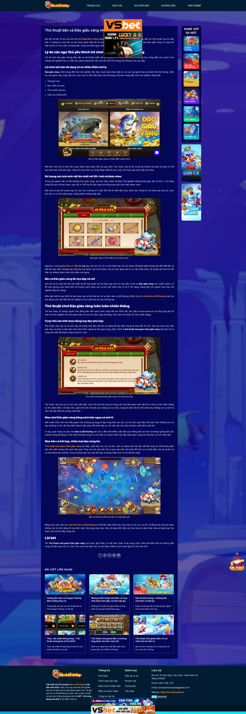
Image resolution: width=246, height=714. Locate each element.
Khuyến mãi (141, 5)
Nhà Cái (117, 5)
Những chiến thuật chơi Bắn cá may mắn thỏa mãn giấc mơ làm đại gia (109, 599)
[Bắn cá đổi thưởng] (64, 5)
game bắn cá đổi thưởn (72, 266)
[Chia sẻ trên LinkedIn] (119, 555)
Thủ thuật (194, 5)
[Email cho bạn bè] (109, 555)
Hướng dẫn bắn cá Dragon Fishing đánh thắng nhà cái (64, 599)
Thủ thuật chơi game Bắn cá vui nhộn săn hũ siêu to (151, 640)
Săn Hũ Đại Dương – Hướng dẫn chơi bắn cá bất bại (151, 599)
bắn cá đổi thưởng (78, 684)
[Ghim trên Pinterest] (114, 555)
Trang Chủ (93, 5)
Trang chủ (49, 21)
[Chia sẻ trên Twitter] (105, 555)
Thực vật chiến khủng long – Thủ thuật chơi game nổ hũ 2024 (63, 640)
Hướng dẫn (168, 5)
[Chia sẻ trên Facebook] (100, 555)
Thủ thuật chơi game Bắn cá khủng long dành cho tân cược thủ (108, 640)
